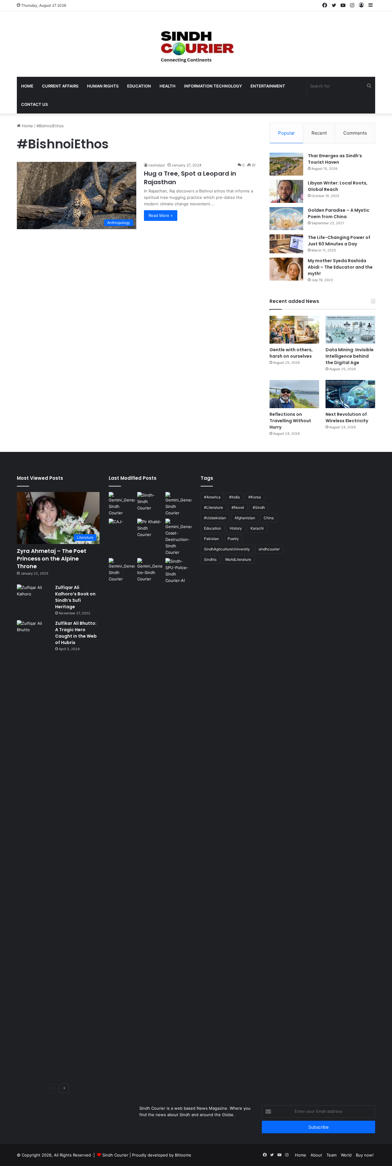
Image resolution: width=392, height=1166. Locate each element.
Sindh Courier (115, 1155)
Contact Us (34, 104)
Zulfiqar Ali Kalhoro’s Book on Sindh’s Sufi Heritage (75, 597)
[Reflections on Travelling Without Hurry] (294, 394)
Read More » (161, 215)
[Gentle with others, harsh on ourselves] (294, 330)
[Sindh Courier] (196, 44)
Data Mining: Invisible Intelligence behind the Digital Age (350, 356)
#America (212, 497)
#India (234, 497)
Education (139, 86)
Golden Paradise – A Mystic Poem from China (338, 213)
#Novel (238, 507)
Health (167, 86)
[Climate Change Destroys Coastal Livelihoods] (178, 537)
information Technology (213, 86)
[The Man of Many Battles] (150, 528)
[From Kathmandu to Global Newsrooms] (122, 526)
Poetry (233, 538)
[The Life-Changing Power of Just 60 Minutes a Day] (286, 243)
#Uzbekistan (215, 518)
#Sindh (259, 507)
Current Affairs (60, 86)
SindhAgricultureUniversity (227, 549)
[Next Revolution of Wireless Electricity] (350, 394)
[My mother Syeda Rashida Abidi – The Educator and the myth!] (286, 269)
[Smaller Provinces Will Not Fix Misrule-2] (178, 504)
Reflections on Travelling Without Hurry (290, 420)
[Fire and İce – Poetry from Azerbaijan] (150, 570)
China (269, 518)
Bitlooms (183, 1155)
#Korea (254, 497)
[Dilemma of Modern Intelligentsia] (150, 501)
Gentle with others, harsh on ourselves (291, 353)
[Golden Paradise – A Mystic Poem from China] (286, 218)
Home (27, 86)
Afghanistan (245, 518)
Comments (355, 133)
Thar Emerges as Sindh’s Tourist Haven (335, 159)
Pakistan (211, 538)
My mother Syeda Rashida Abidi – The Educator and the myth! (340, 267)
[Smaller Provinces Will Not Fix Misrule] (122, 570)
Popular (286, 133)
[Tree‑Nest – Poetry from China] (122, 504)
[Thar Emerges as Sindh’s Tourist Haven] (286, 164)
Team (331, 1155)
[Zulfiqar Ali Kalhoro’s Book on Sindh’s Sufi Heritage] (34, 595)
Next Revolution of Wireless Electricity (347, 417)
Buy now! (365, 1155)
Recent (319, 133)
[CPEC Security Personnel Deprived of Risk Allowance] (178, 571)
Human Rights (103, 86)
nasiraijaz (157, 165)
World (346, 1155)
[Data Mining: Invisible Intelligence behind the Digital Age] (350, 330)
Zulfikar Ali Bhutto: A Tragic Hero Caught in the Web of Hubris (76, 633)
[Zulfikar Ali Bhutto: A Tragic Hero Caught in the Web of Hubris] (34, 849)
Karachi (257, 528)
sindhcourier (269, 549)
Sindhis (210, 559)
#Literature (213, 507)
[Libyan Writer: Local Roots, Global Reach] (286, 191)
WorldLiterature (238, 559)
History (236, 528)
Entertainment (268, 86)
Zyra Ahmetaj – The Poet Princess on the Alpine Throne (51, 558)
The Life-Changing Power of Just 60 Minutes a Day (339, 240)
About (316, 1155)
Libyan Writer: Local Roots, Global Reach (338, 186)
